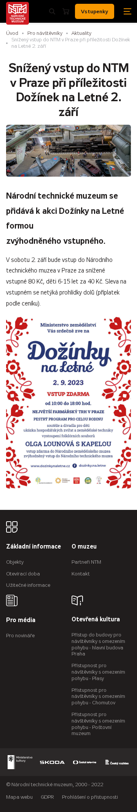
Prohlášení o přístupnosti (90, 797)
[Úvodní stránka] (17, 13)
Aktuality (81, 33)
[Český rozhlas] (117, 762)
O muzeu (84, 547)
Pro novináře (20, 635)
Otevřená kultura (96, 619)
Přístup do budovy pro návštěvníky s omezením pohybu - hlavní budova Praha (98, 644)
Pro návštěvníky (44, 33)
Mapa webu (19, 797)
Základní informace (33, 547)
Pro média (20, 620)
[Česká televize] (84, 762)
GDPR (47, 797)
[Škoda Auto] (52, 762)
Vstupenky (94, 11)
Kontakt (81, 574)
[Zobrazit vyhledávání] (52, 11)
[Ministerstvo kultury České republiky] (20, 762)
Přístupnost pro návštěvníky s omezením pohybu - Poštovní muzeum (98, 724)
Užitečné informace (28, 585)
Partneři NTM (86, 562)
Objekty (15, 562)
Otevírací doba (23, 574)
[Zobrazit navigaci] (127, 11)
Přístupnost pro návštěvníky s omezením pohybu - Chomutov (98, 696)
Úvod (12, 33)
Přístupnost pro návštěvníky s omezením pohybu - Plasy (98, 672)
